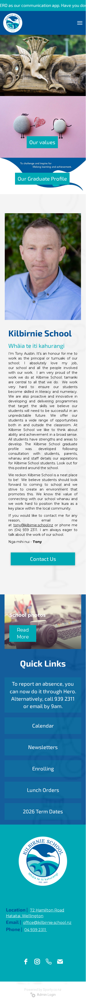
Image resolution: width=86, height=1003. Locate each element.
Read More (23, 633)
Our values (42, 142)
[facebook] (25, 961)
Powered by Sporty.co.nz (42, 990)
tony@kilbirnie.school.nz (33, 525)
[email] (60, 961)
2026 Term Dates (43, 811)
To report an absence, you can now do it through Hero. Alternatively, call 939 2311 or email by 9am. (43, 694)
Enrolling (43, 768)
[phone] (48, 961)
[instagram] (37, 961)
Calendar (43, 725)
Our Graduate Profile (42, 178)
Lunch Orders (43, 790)
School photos (27, 615)
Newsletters (43, 747)
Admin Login (45, 995)
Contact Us (43, 559)
